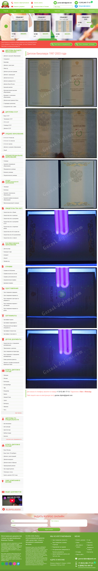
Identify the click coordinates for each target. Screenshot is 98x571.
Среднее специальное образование (9, 165)
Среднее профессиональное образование (11, 199)
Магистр (6, 68)
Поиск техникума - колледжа (86, 44)
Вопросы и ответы (90, 548)
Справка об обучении (9, 270)
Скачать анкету (38, 3)
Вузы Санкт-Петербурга (10, 453)
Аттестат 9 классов (9, 137)
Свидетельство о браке (10, 212)
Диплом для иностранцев (10, 71)
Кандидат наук (8, 252)
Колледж (6, 190)
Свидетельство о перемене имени (11, 227)
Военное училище (8, 172)
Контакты (92, 11)
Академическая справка (10, 280)
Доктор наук (7, 248)
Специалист (7, 59)
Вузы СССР (6, 116)
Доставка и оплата (44, 11)
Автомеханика (7, 423)
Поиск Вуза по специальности (62, 44)
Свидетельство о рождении (11, 218)
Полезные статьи (8, 472)
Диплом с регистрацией (10, 456)
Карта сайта (79, 554)
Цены (22, 11)
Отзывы (81, 11)
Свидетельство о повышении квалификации (11, 344)
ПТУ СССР (6, 122)
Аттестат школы (8, 144)
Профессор (7, 261)
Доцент (6, 258)
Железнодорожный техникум (11, 203)
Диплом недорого (8, 459)
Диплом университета (9, 81)
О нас (14, 11)
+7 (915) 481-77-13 (84, 3)
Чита (5, 409)
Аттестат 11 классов (9, 140)
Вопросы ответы (70, 11)
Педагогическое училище (10, 175)
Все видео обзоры (13, 509)
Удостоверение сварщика (10, 292)
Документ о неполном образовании (9, 96)
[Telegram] (18, 563)
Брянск (5, 394)
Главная (5, 11)
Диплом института (8, 78)
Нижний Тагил (7, 397)
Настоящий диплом (9, 469)
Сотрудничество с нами (10, 106)
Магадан (6, 375)
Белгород (6, 403)
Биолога (6, 436)
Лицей (5, 150)
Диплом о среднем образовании (12, 147)
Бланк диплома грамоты (10, 359)
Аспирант (6, 255)
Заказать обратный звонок (21, 3)
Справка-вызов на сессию (10, 273)
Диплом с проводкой (9, 74)
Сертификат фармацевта (10, 322)
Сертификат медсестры (10, 331)
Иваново (6, 406)
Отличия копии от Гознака (41, 6)
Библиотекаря (7, 433)
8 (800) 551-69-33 (85, 565)
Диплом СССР (7, 128)
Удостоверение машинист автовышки (10, 304)
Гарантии (57, 11)
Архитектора (7, 430)
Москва (6, 378)
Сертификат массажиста (10, 334)
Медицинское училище (10, 169)
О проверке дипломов (9, 103)
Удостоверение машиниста (11, 295)
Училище (6, 161)
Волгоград (6, 381)
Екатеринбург (7, 384)
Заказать (31, 11)
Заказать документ (19, 6)
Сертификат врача (8, 319)
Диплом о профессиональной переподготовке (11, 363)
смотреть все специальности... (14, 439)
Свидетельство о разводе (10, 215)
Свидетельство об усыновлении (12, 234)
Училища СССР (7, 125)
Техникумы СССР (8, 119)
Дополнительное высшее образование (10, 91)
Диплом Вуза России (9, 84)
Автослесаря (7, 426)
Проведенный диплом (9, 465)
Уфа (5, 387)
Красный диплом (8, 87)
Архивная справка (8, 283)
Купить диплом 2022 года (10, 475)
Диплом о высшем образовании (12, 56)
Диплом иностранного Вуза (11, 100)
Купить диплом (80, 540)
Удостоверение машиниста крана (11, 309)
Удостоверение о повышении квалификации (11, 355)
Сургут (5, 400)
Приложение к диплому (10, 348)
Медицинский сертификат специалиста (10, 326)
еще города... (18, 413)
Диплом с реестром (9, 65)
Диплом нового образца (10, 462)
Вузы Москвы (7, 450)
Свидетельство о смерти (10, 238)
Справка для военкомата (10, 276)
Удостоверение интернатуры (11, 351)
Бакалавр (6, 62)
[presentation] (6, 26)
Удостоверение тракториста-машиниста (11, 299)
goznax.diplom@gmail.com (64, 3)
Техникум (6, 186)
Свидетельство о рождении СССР (11, 222)
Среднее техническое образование (9, 194)
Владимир (6, 391)
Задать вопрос (49, 529)
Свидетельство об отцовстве (11, 231)
